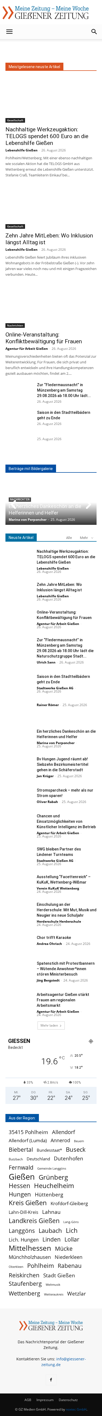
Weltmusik (53, 1285)
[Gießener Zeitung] (45, 12)
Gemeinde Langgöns (51, 1168)
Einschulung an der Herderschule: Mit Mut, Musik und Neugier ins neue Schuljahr (67, 909)
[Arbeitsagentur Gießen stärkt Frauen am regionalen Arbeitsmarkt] (19, 1001)
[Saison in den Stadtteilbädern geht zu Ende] (19, 419)
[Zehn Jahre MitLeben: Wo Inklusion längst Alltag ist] (51, 206)
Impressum (45, 1400)
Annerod (60, 1140)
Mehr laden (49, 1025)
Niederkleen (68, 1257)
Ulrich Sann (46, 662)
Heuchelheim (54, 1185)
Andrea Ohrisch (49, 943)
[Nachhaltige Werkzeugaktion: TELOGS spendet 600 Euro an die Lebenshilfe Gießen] (51, 100)
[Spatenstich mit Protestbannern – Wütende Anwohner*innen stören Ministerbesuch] (19, 970)
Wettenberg (24, 1293)
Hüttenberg (49, 1194)
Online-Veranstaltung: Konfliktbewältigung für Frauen (43, 338)
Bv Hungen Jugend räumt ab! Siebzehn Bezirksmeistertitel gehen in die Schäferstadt (62, 764)
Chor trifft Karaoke (54, 937)
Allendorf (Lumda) (28, 1140)
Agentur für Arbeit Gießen (26, 348)
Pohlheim (40, 1265)
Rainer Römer (48, 705)
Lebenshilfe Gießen (21, 150)
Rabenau (70, 1266)
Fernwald (21, 1167)
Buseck (76, 1149)
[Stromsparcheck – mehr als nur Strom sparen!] (19, 797)
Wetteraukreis (53, 1294)
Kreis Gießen (28, 1203)
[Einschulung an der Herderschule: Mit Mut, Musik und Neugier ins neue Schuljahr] (19, 911)
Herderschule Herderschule (59, 921)
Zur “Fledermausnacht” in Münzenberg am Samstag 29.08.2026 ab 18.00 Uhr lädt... (64, 390)
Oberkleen (16, 1267)
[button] (9, 31)
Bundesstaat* (49, 1150)
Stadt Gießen (59, 1275)
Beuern (79, 1141)
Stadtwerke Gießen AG (55, 688)
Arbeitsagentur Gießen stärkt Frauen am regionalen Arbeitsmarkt (63, 1000)
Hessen (19, 1186)
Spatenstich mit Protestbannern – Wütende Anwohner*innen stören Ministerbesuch (66, 968)
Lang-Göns (71, 1222)
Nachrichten (15, 325)
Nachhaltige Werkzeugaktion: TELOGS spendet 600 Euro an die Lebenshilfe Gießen (46, 136)
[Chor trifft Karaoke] (19, 944)
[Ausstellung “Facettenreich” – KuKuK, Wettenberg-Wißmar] (19, 883)
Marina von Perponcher (28, 519)
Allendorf (63, 1132)
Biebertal (21, 1150)
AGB (27, 1400)
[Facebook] (51, 1379)
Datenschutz (68, 1400)
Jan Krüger (45, 776)
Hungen (20, 1194)
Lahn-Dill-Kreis (23, 1212)
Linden (51, 1239)
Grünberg (53, 1177)
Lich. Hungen (24, 1240)
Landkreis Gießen (34, 1221)
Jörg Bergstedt (48, 980)
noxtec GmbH (76, 1409)
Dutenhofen (68, 1158)
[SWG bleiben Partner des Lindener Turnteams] (19, 855)
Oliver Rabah (47, 801)
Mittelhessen (30, 1248)
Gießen (22, 1177)
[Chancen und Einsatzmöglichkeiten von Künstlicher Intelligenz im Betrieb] (19, 822)
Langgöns (22, 1231)
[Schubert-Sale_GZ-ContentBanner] (51, 48)
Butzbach (16, 1159)
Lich (72, 1230)
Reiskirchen (24, 1275)
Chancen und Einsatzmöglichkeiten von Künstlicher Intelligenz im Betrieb (66, 821)
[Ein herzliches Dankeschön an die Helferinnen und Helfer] (19, 738)
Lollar (71, 1239)
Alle (69, 538)
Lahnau (51, 1212)
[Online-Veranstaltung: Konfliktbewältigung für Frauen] (51, 305)
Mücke (64, 1249)
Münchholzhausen (30, 1257)
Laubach (50, 1230)
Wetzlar (76, 1293)
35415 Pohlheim (28, 1132)
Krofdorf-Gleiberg (69, 1203)
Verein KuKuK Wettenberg (58, 888)
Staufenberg (25, 1284)
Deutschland (38, 1158)
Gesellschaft (15, 120)
